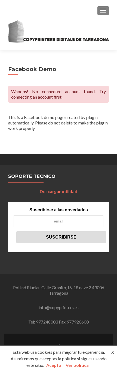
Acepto (53, 365)
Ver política (77, 365)
